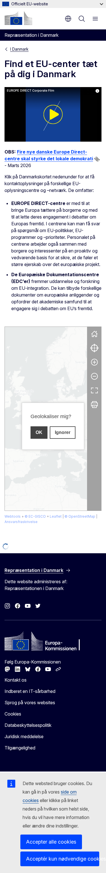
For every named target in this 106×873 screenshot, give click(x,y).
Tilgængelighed (20, 748)
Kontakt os (16, 680)
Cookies (13, 714)
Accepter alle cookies (51, 842)
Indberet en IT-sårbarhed (30, 691)
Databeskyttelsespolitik (28, 725)
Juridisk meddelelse (24, 736)
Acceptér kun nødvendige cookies (62, 859)
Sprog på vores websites (30, 702)
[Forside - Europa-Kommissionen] (18, 18)
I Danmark (19, 49)
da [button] (68, 18)
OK (39, 432)
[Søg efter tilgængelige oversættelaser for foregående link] (97, 159)
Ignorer (62, 432)
